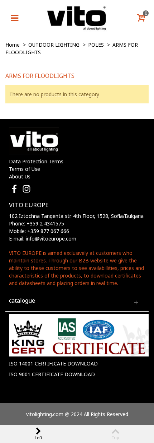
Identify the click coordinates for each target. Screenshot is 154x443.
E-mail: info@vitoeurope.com (42, 238)
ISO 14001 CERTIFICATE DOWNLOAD (53, 363)
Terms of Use (24, 168)
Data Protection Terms (36, 161)
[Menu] (14, 17)
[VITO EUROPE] (77, 17)
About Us (19, 176)
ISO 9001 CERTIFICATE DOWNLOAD (52, 374)
